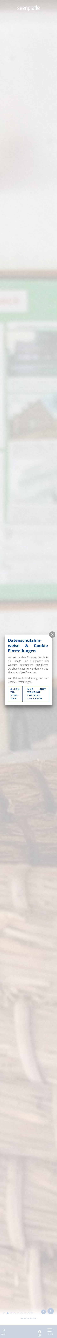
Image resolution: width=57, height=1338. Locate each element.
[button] (52, 634)
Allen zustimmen (15, 693)
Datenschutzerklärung (25, 678)
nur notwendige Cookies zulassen (37, 693)
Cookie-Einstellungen (20, 682)
